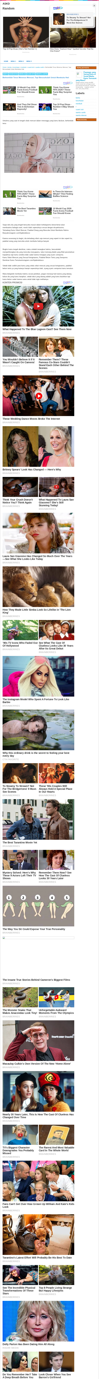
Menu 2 (21, 61)
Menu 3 (29, 61)
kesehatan (13, 74)
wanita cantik (42, 74)
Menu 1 (13, 61)
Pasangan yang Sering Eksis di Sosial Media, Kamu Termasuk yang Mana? (86, 76)
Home (6, 61)
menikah (22, 74)
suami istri (31, 74)
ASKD (6, 3)
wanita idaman (81, 115)
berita (5, 74)
